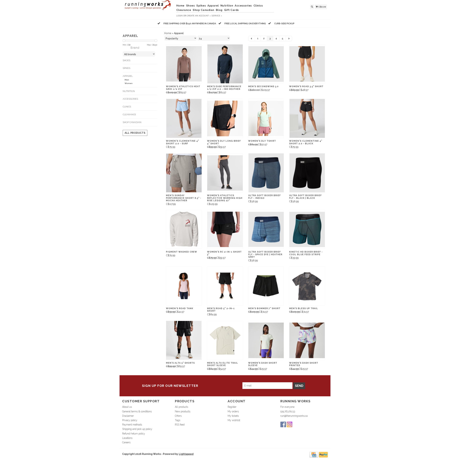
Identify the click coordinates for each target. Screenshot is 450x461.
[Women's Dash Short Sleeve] (266, 340)
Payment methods (132, 424)
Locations (127, 438)
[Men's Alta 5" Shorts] (184, 340)
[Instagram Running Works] (289, 424)
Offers (178, 415)
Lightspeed (186, 454)
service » (216, 16)
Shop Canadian (203, 10)
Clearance (183, 10)
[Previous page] (251, 38)
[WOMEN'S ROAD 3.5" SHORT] (307, 63)
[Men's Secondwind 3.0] (266, 63)
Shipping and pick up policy (137, 429)
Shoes (190, 5)
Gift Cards (231, 10)
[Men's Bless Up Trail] (307, 285)
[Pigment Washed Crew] (184, 229)
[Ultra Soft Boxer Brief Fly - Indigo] (266, 172)
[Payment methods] (313, 454)
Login (179, 16)
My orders (233, 411)
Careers (126, 442)
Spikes (201, 5)
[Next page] (289, 38)
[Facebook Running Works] (283, 424)
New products (182, 411)
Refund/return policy (133, 433)
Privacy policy (129, 420)
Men (127, 80)
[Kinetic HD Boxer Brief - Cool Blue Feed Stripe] (307, 229)
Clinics (258, 5)
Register (232, 406)
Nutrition (226, 5)
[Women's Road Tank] (184, 285)
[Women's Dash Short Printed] (307, 340)
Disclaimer (128, 415)
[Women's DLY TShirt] (266, 118)
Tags (177, 420)
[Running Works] (148, 7)
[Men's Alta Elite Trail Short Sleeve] (225, 340)
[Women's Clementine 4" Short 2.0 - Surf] (184, 118)
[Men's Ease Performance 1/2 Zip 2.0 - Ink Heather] (225, 63)
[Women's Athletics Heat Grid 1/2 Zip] (184, 63)
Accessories (243, 5)
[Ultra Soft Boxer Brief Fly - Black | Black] (307, 172)
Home (180, 5)
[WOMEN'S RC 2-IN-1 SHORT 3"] (225, 229)
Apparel (213, 5)
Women (129, 83)
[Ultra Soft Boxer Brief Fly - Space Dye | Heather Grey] (266, 229)
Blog (219, 10)
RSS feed (180, 424)
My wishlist (234, 420)
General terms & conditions (137, 411)
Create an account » (199, 16)
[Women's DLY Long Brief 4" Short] (225, 118)
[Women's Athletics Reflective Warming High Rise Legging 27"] (225, 172)
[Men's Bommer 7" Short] (266, 285)
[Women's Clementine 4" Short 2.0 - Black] (307, 118)
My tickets (233, 415)
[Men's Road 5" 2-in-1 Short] (225, 285)
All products (135, 132)
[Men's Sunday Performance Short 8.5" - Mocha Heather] (184, 172)
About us (127, 406)
